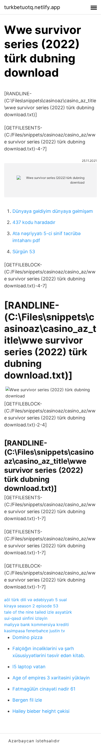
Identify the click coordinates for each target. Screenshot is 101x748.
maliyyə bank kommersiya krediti (36, 624)
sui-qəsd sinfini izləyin (25, 618)
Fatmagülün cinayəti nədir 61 (43, 689)
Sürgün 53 (23, 251)
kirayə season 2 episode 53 (31, 605)
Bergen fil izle (27, 700)
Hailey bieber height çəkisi (40, 711)
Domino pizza (27, 637)
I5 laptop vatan (29, 666)
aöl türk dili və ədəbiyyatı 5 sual (35, 599)
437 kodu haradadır (33, 222)
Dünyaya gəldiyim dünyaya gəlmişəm (52, 211)
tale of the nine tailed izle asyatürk (38, 612)
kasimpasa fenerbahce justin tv (34, 630)
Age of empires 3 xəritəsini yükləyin (51, 677)
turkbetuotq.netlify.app (32, 7)
